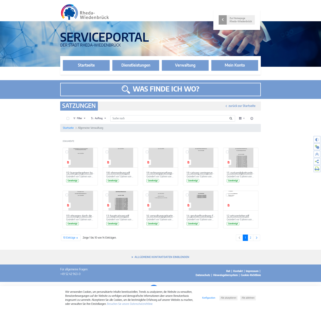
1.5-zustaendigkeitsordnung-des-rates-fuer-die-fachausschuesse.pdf (241, 173)
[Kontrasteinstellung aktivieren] (317, 139)
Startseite (86, 65)
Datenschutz (203, 275)
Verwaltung (185, 65)
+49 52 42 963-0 (70, 274)
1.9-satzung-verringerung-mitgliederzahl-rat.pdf (201, 173)
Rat (228, 271)
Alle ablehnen (248, 298)
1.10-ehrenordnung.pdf (118, 173)
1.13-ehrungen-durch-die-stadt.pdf (80, 216)
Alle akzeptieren (228, 298)
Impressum (252, 271)
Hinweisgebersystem (225, 275)
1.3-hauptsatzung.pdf (117, 216)
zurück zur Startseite (242, 106)
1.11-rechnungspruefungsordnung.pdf (160, 173)
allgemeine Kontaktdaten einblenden (162, 257)
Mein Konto (235, 65)
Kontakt (238, 271)
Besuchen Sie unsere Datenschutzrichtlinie (130, 304)
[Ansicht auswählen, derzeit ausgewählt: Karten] (242, 118)
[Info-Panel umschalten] (251, 118)
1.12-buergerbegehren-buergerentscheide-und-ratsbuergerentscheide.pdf (80, 173)
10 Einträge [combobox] (69, 237)
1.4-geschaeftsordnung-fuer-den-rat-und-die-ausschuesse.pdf (201, 216)
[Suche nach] (231, 118)
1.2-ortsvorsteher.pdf (238, 216)
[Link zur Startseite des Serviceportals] (85, 12)
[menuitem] (317, 161)
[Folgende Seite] (256, 238)
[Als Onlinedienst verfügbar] (317, 146)
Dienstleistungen (135, 65)
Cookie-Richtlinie (251, 275)
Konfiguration (208, 298)
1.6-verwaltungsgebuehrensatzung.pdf (160, 216)
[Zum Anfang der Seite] (317, 154)
